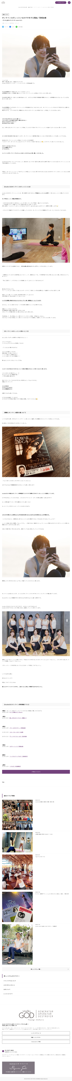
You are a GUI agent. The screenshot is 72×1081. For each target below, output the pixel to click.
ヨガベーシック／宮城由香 (16, 746)
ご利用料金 (41, 1054)
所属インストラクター (36, 1037)
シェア (13, 26)
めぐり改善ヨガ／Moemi (16, 712)
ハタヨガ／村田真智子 (15, 766)
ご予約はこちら (61, 2)
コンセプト (4, 1054)
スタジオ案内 (47, 1054)
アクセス (36, 1054)
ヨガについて (7, 989)
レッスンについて (8, 993)
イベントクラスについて (10, 980)
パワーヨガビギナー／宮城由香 (18, 728)
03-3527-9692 (9, 1050)
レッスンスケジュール (36, 1033)
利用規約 (63, 1054)
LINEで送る (20, 26)
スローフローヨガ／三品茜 (16, 732)
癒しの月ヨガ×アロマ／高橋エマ (18, 718)
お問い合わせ (58, 1054)
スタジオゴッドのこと (9, 985)
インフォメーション (30, 1054)
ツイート (6, 26)
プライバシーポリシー (6, 1056)
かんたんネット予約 (36, 1041)
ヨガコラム (52, 1054)
